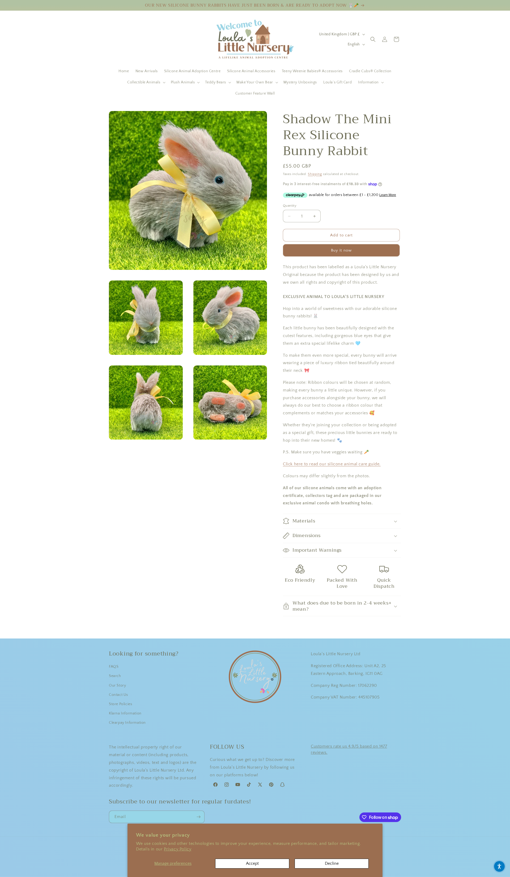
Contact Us (118, 695)
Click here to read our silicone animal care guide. (332, 464)
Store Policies (120, 704)
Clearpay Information (127, 723)
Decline (332, 863)
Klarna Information (125, 713)
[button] (145, 82)
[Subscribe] (198, 817)
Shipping (315, 174)
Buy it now (341, 250)
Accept (252, 863)
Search (115, 676)
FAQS (113, 667)
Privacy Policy (177, 849)
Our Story (117, 685)
